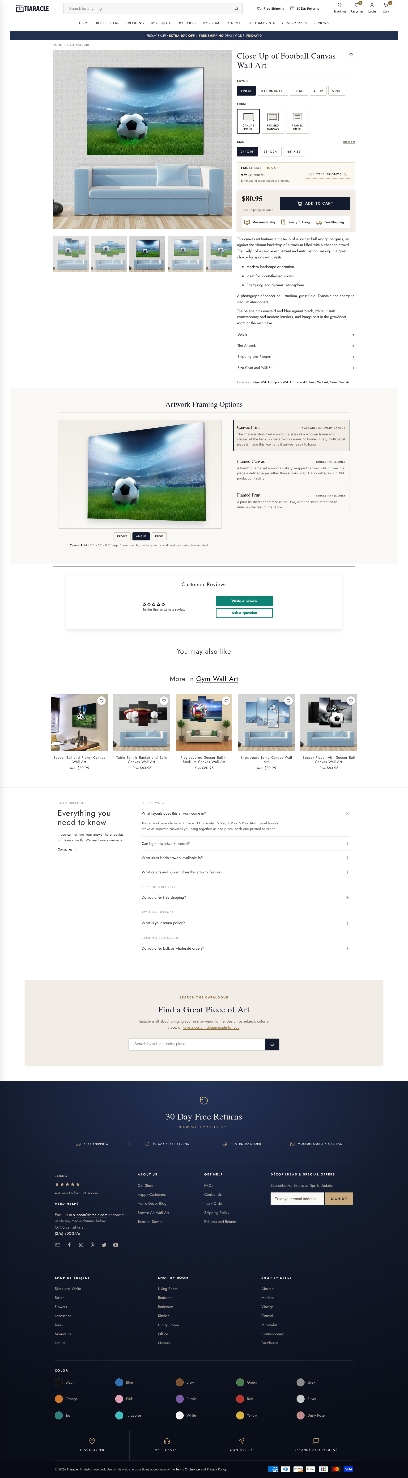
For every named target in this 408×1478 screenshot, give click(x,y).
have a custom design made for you (211, 1027)
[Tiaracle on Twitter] (104, 1245)
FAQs (208, 1185)
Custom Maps (294, 23)
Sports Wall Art (283, 382)
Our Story (145, 1185)
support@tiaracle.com (90, 1214)
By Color (188, 23)
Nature (60, 1343)
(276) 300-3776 (67, 1233)
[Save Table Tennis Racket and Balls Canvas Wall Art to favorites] (164, 700)
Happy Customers (152, 1194)
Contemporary (272, 1334)
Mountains (63, 1334)
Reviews (321, 23)
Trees (59, 1325)
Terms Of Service (188, 1469)
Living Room (168, 1288)
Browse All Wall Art (153, 1212)
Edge (159, 536)
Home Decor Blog (152, 1203)
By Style (233, 23)
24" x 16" (248, 151)
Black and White (68, 1288)
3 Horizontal (273, 91)
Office (163, 1334)
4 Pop (318, 91)
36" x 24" (271, 151)
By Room (211, 23)
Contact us (67, 849)
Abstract (267, 1288)
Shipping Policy (216, 1212)
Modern (267, 1297)
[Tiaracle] (32, 8)
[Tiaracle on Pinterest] (92, 1245)
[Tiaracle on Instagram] (81, 1245)
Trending (135, 23)
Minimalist (269, 1325)
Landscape (63, 1315)
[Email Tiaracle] (58, 1245)
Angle (141, 536)
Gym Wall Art (78, 44)
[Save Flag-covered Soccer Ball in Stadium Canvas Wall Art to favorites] (226, 700)
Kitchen (164, 1315)
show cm (349, 141)
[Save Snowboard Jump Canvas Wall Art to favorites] (288, 700)
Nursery (164, 1343)
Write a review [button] (244, 601)
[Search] (236, 8)
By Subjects (162, 23)
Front (122, 536)
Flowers (61, 1307)
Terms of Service (150, 1221)
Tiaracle (72, 1469)
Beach (59, 1297)
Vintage (267, 1307)
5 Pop (336, 91)
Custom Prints (261, 23)
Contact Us (212, 1194)
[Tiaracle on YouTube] (116, 1245)
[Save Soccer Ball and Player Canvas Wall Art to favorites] (101, 700)
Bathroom (165, 1307)
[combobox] (147, 8)
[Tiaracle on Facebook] (69, 1245)
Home (84, 23)
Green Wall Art (340, 382)
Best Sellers (107, 23)
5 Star (299, 91)
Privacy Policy (216, 1469)
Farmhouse (269, 1343)
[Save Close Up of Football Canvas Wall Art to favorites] (351, 55)
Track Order (213, 1203)
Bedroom (165, 1297)
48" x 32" (294, 151)
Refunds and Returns (220, 1221)
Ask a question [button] (244, 612)
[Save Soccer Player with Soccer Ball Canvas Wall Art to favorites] (351, 700)
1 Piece (246, 91)
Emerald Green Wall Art (311, 382)
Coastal (267, 1315)
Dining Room (168, 1325)
